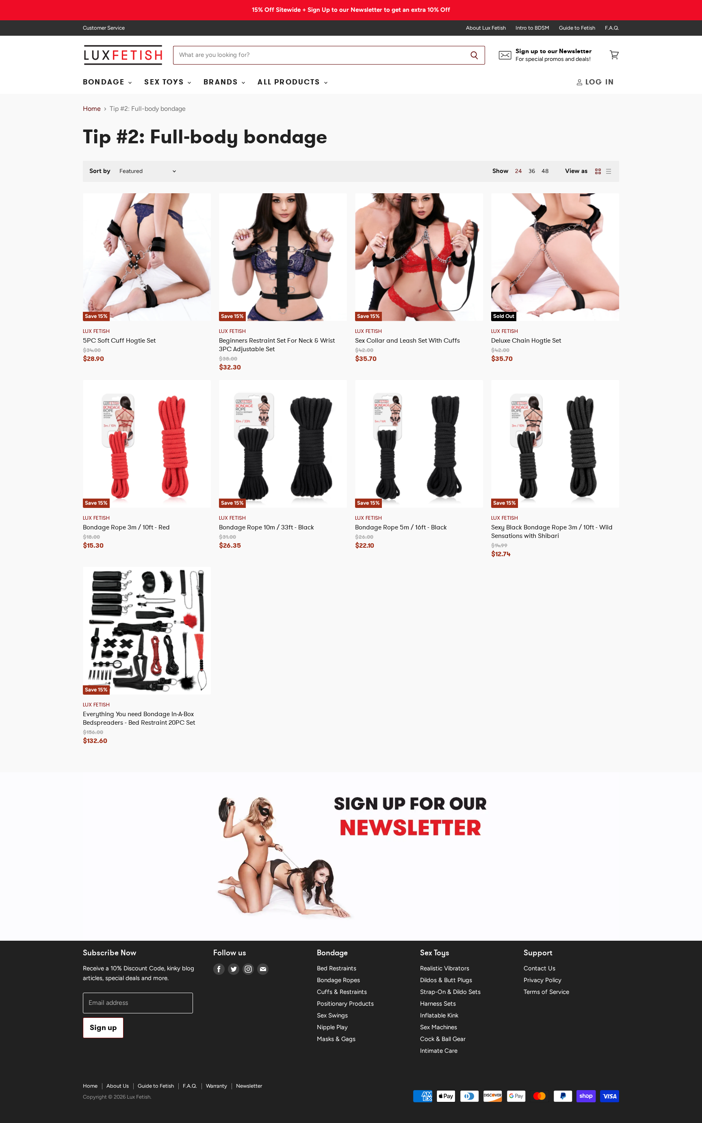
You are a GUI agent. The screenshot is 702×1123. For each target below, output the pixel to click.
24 (518, 171)
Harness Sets (438, 1003)
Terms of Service (546, 992)
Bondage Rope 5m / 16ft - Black (401, 527)
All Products (290, 82)
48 (545, 171)
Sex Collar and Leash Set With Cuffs (407, 340)
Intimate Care (438, 1050)
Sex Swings (332, 1015)
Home (92, 108)
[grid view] (598, 171)
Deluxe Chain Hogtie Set (526, 340)
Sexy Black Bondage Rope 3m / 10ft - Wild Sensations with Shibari (552, 531)
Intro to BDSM (532, 28)
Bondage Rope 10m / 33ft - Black (266, 527)
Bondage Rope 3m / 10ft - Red (126, 527)
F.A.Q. (612, 28)
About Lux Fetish (486, 28)
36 (532, 171)
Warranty (216, 1086)
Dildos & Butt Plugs (446, 980)
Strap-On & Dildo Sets (450, 992)
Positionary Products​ (345, 1003)
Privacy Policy (542, 980)
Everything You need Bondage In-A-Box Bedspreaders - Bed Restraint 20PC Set (139, 718)
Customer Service (104, 28)
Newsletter (249, 1086)
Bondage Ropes (338, 980)
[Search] (474, 55)
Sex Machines (438, 1027)
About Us (117, 1086)
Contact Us (539, 968)
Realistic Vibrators (444, 968)
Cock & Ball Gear (443, 1039)
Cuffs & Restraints (342, 992)
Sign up (103, 1027)
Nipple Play (332, 1027)
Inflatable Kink (439, 1015)
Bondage (105, 82)
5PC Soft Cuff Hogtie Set (119, 340)
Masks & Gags (336, 1039)
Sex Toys (165, 82)
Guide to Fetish (577, 28)
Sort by (99, 171)
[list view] (608, 171)
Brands (222, 82)
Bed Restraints (336, 968)
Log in (598, 82)
